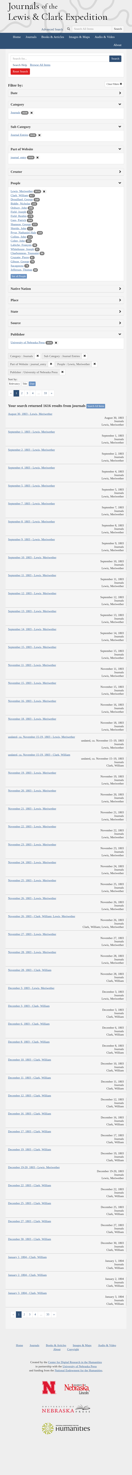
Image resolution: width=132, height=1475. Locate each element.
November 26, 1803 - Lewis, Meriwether (32, 898)
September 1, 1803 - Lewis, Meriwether (31, 431)
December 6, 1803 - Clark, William (29, 1023)
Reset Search (20, 71)
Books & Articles (52, 37)
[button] (38, 356)
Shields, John (18, 228)
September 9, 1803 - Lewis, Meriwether (31, 539)
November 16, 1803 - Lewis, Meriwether (32, 701)
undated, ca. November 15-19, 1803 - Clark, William (39, 754)
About (117, 45)
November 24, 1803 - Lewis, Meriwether (32, 862)
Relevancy (14, 383)
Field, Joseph (18, 211)
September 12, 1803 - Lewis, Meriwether (32, 593)
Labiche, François (21, 245)
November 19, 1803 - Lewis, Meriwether (32, 772)
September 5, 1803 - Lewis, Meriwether (31, 485)
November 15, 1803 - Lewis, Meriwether (32, 683)
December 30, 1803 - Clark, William (29, 1239)
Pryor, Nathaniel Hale (23, 232)
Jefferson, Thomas (21, 269)
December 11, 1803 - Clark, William (29, 1077)
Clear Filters (113, 84)
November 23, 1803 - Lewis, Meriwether (32, 844)
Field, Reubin (19, 216)
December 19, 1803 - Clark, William (29, 1149)
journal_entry (18, 157)
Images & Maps (79, 37)
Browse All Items (40, 64)
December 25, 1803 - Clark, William (29, 1203)
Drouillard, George (22, 199)
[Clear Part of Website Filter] (37, 157)
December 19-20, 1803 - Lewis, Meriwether (34, 1167)
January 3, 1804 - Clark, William (27, 1293)
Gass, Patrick (18, 220)
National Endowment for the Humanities (78, 1370)
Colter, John (18, 240)
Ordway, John (19, 207)
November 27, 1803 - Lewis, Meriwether (32, 934)
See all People (19, 276)
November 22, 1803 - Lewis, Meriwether (32, 826)
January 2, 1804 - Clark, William (27, 1275)
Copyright (73, 1349)
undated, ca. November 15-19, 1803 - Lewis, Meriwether (41, 736)
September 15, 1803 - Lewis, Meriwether (32, 647)
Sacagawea (17, 265)
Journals (31, 37)
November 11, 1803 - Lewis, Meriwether (32, 665)
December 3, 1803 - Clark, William (29, 1006)
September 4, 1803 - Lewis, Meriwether (31, 467)
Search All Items (95, 406)
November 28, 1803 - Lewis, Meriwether (32, 952)
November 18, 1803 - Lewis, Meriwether (32, 718)
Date (32, 383)
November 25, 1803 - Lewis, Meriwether (32, 880)
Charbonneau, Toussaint (25, 253)
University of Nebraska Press (28, 342)
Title (25, 383)
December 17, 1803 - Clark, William (29, 1131)
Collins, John (18, 236)
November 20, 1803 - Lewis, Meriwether (32, 790)
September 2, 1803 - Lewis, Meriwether (31, 449)
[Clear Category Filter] (31, 112)
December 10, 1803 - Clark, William (29, 1059)
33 (45, 393)
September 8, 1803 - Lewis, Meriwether (31, 521)
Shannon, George (21, 224)
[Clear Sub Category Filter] (39, 135)
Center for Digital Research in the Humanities (75, 1362)
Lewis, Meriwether (22, 191)
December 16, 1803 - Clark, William (29, 1113)
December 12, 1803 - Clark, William (29, 1095)
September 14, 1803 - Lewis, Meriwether (32, 629)
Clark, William (19, 195)
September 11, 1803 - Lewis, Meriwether (32, 575)
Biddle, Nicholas (20, 203)
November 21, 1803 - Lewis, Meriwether (32, 808)
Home (17, 37)
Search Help (20, 65)
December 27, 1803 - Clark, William (29, 1221)
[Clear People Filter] (44, 191)
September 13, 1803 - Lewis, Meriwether (32, 611)
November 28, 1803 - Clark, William (29, 970)
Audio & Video (105, 37)
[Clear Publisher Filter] (56, 342)
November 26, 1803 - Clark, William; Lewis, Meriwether (41, 916)
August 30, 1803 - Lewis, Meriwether (30, 413)
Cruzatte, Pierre (20, 257)
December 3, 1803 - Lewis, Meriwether (31, 988)
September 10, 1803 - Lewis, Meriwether (32, 557)
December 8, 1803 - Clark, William (29, 1041)
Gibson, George (20, 261)
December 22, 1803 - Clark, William (29, 1185)
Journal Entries (19, 134)
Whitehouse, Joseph (22, 249)
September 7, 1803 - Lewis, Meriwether (31, 503)
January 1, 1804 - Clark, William (27, 1257)
